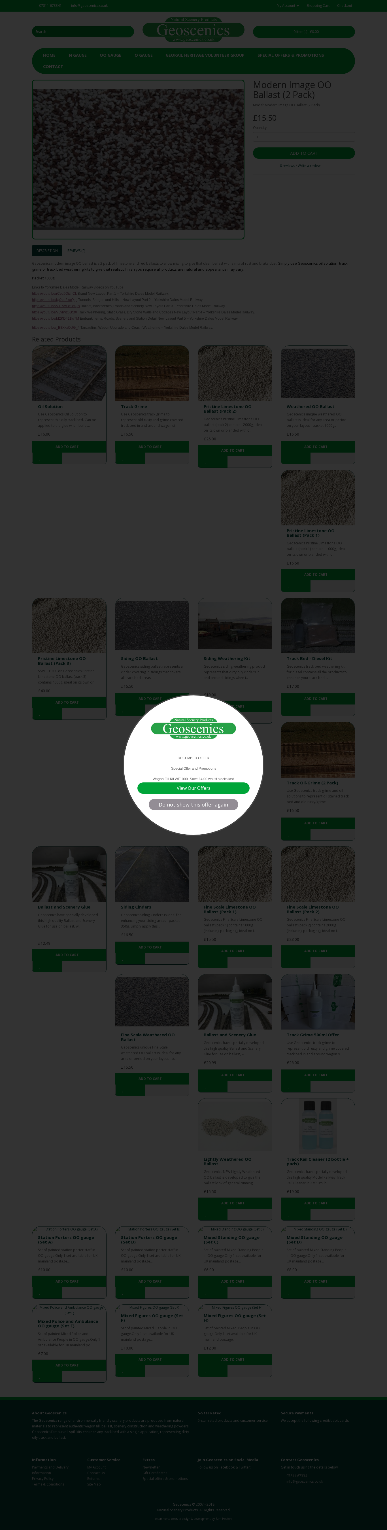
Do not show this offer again (193, 804)
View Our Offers (193, 788)
